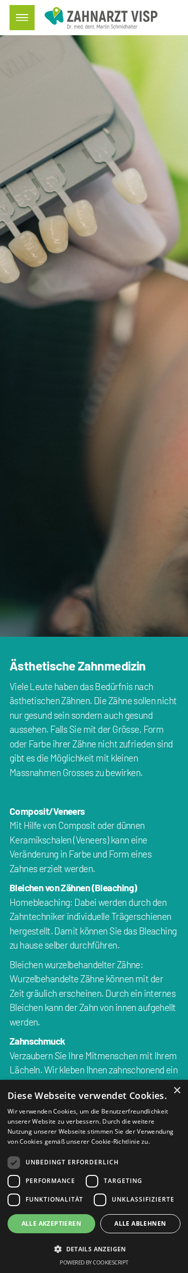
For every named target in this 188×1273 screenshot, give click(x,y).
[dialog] (94, 1176)
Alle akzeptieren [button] (51, 1223)
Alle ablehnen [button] (140, 1223)
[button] (94, 1249)
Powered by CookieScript (94, 1262)
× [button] (176, 1090)
